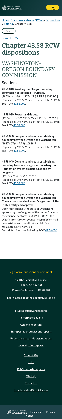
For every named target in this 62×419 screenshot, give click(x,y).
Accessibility (31, 355)
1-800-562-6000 (31, 284)
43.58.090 (19, 103)
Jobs (31, 362)
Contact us (31, 383)
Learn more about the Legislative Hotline (31, 297)
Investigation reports (31, 345)
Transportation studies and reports (31, 331)
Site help (31, 376)
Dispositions (53, 20)
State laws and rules (22, 20)
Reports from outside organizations (31, 338)
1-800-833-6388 (43, 290)
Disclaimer (36, 412)
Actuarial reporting (31, 324)
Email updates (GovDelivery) (31, 390)
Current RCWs (10, 38)
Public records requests (31, 369)
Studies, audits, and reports (31, 310)
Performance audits (31, 317)
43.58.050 (51, 230)
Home (5, 20)
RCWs (40, 20)
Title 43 (8, 23)
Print (8, 30)
